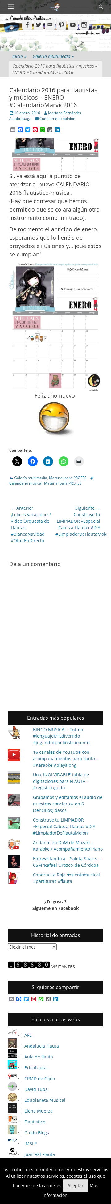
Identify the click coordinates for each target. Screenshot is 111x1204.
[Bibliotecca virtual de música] (12, 1143)
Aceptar (76, 1186)
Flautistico (34, 1122)
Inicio (19, 56)
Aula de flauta (38, 1057)
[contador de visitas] (29, 967)
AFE (28, 1035)
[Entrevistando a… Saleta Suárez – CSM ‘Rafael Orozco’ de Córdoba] (18, 862)
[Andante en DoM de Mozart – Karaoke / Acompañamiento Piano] (18, 845)
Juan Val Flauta (39, 1154)
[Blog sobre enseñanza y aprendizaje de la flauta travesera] (12, 1111)
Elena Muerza (38, 1111)
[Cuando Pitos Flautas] (55, 7)
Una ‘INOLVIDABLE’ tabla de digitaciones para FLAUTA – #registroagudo (61, 781)
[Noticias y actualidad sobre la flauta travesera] (12, 1057)
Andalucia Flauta (41, 1046)
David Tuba (36, 1089)
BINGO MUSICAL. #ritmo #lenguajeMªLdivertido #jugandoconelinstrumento (61, 735)
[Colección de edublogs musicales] (12, 1100)
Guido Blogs (36, 1133)
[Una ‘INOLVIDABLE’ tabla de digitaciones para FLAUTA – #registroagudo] (18, 778)
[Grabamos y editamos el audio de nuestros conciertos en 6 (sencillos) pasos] (18, 801)
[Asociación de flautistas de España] (12, 1035)
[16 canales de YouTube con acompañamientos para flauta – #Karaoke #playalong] (18, 756)
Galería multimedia (53, 56)
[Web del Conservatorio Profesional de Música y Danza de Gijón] (12, 1078)
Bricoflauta (35, 1068)
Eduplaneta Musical (44, 1100)
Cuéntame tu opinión (57, 118)
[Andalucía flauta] (12, 1046)
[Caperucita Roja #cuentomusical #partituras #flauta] (18, 878)
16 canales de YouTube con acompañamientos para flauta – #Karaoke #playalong (65, 758)
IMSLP (30, 1143)
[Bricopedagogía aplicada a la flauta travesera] (12, 1068)
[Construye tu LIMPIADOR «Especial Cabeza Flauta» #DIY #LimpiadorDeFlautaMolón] (18, 824)
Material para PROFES (68, 477)
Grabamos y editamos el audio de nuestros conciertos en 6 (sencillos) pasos (67, 803)
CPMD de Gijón (39, 1078)
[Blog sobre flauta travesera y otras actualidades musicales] (12, 1154)
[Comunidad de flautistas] (12, 1122)
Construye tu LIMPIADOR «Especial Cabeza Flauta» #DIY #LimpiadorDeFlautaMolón (64, 826)
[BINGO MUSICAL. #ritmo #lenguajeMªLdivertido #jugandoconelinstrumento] (18, 733)
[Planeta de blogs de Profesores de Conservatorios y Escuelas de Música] (12, 1133)
